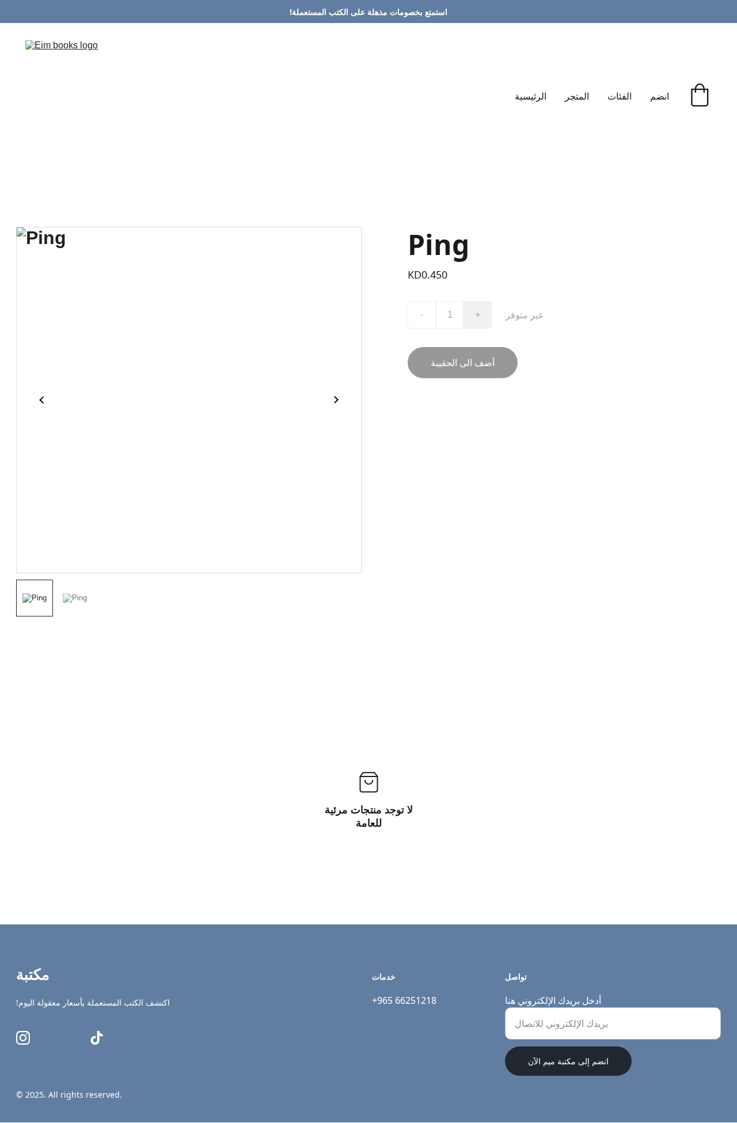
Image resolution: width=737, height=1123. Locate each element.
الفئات (619, 96)
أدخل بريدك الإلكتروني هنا (553, 1000)
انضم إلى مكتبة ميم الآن (568, 1061)
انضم (659, 96)
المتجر (577, 96)
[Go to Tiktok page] (97, 1038)
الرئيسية (530, 96)
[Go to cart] (699, 96)
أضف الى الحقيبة (463, 362)
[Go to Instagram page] (23, 1038)
